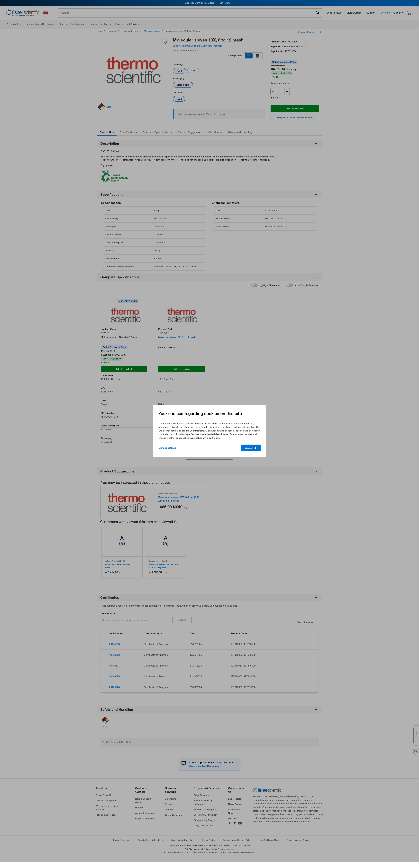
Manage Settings (167, 447)
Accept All (250, 448)
